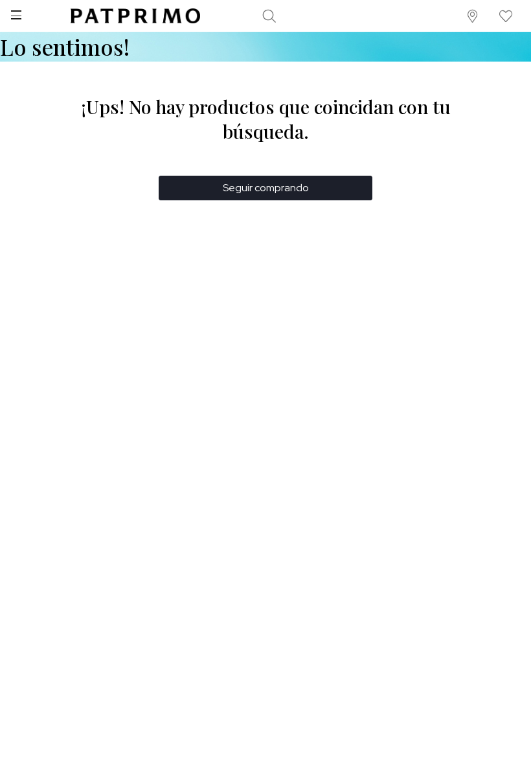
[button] (473, 16)
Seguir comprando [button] (266, 187)
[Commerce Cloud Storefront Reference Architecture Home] (135, 15)
